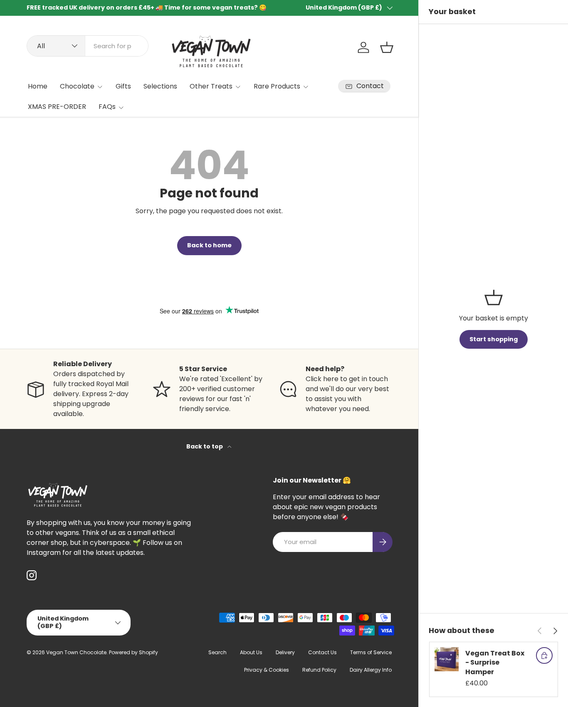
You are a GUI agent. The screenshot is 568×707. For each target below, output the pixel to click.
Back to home (209, 245)
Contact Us (322, 652)
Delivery (285, 652)
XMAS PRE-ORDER (57, 106)
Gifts (123, 86)
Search (217, 652)
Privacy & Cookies (266, 669)
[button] (387, 47)
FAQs (107, 106)
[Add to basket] (544, 655)
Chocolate (77, 86)
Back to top (205, 446)
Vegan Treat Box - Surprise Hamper (494, 662)
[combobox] (87, 46)
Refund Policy (319, 669)
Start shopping (493, 339)
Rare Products (277, 86)
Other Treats (211, 86)
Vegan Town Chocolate (76, 652)
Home (37, 86)
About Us (251, 652)
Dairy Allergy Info (371, 669)
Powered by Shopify (133, 652)
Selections (160, 86)
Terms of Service (371, 652)
